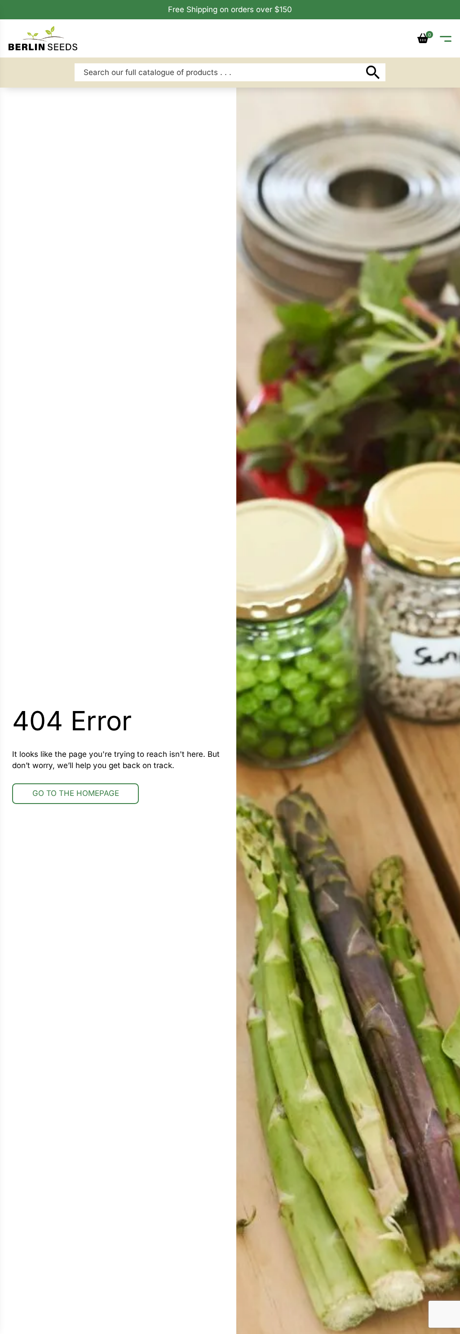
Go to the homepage (75, 793)
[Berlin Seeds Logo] (43, 38)
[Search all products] (372, 72)
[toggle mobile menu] (445, 38)
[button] (423, 38)
